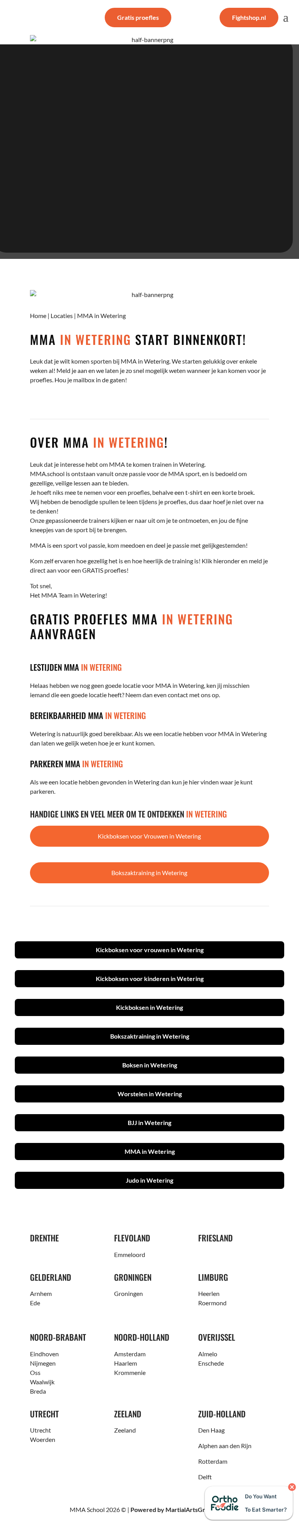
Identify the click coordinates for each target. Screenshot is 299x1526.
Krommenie (130, 1372)
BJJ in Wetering (149, 1122)
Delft (205, 1476)
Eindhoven (44, 1353)
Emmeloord (129, 1254)
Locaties (62, 315)
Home (38, 315)
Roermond (212, 1302)
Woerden (42, 1439)
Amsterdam (130, 1353)
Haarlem (125, 1363)
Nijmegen (43, 1363)
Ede (35, 1302)
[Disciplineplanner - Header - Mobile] (149, 39)
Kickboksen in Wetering (149, 1007)
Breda (38, 1391)
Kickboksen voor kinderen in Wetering (150, 978)
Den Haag (211, 1430)
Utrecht (40, 1430)
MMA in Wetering (150, 1151)
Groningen (128, 1293)
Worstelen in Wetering (150, 1093)
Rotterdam (212, 1461)
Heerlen (209, 1293)
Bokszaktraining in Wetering (149, 872)
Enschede (211, 1363)
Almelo (207, 1353)
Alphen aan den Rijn (225, 1445)
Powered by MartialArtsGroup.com (179, 1509)
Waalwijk (42, 1381)
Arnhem (41, 1293)
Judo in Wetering (149, 1180)
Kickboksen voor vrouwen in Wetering (150, 949)
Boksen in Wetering (149, 1065)
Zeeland (125, 1430)
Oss (35, 1372)
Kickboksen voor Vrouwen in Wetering (149, 836)
